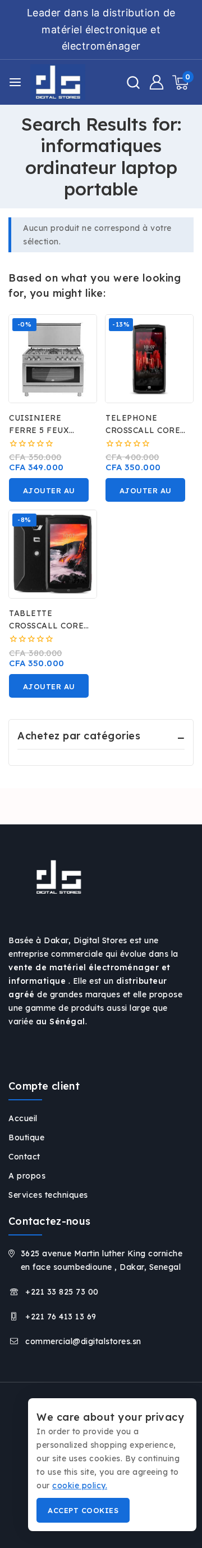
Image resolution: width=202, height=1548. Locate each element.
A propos (26, 1176)
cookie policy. (79, 1485)
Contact (24, 1157)
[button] (49, 490)
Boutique (26, 1137)
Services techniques (48, 1195)
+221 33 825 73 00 (62, 1292)
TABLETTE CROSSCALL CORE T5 (46, 625)
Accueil (23, 1118)
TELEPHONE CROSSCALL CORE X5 (142, 430)
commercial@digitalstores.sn (83, 1341)
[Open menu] (15, 82)
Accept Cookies (83, 1510)
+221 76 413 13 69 (61, 1316)
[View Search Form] (133, 82)
